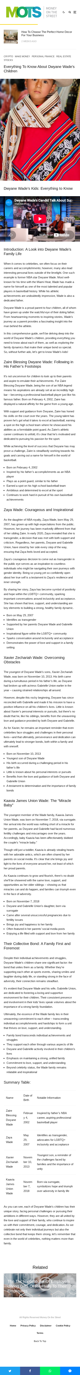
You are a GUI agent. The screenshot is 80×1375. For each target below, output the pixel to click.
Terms (40, 1333)
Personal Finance (43, 56)
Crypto (8, 56)
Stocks (8, 60)
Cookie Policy (63, 1325)
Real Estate (63, 56)
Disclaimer (46, 1325)
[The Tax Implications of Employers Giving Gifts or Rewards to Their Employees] (40, 1285)
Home (13, 1325)
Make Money (22, 56)
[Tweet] (10, 1371)
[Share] (30, 1371)
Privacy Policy (28, 1325)
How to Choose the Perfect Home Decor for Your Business (46, 33)
